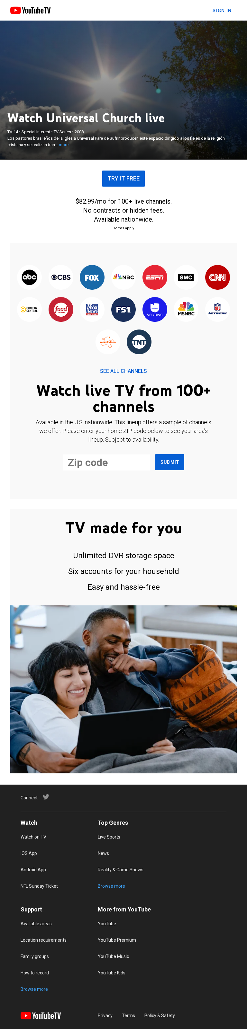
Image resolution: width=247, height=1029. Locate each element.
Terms (128, 1015)
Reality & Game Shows (120, 869)
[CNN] (217, 278)
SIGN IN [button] (222, 10)
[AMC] (186, 278)
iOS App (29, 853)
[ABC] (29, 278)
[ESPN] (154, 278)
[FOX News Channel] (92, 310)
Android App (33, 869)
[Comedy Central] (29, 310)
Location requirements (44, 940)
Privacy (105, 1015)
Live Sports (109, 837)
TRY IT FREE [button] (123, 178)
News (103, 853)
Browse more (111, 886)
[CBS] (60, 278)
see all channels (123, 371)
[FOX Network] (92, 278)
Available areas (36, 923)
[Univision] (154, 310)
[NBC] (123, 278)
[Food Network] (60, 310)
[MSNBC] (186, 310)
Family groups (35, 956)
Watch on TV (33, 837)
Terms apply (123, 228)
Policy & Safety (159, 1015)
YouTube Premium (117, 940)
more (64, 144)
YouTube (107, 923)
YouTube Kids (111, 972)
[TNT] (139, 342)
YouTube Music (113, 956)
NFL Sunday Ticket (39, 886)
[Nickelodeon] (108, 342)
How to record (35, 972)
